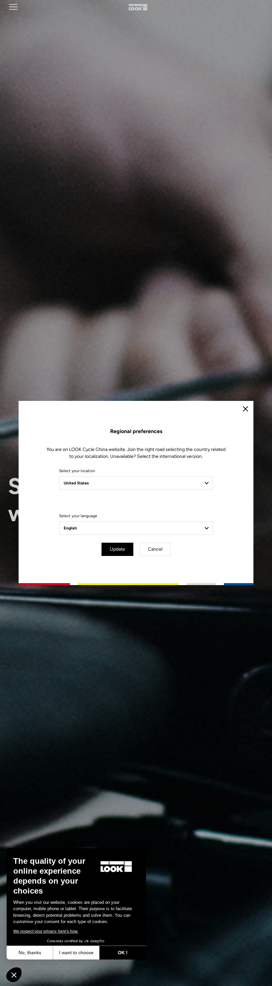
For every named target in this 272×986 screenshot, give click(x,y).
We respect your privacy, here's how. (45, 931)
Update (117, 549)
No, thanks (30, 952)
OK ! (123, 952)
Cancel (155, 549)
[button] (14, 975)
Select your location (77, 470)
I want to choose (76, 952)
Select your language (78, 516)
